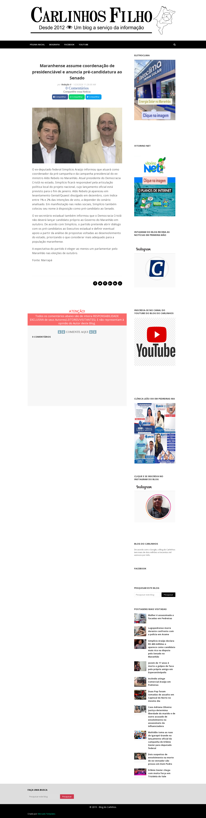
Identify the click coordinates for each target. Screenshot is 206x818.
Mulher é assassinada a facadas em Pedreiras (161, 617)
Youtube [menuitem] (83, 44)
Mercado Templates (46, 814)
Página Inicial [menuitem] (37, 44)
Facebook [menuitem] (69, 44)
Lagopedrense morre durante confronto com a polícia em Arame (161, 631)
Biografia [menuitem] (54, 44)
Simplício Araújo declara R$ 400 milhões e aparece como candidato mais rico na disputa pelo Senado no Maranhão (161, 648)
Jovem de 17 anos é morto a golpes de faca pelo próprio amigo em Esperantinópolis (161, 667)
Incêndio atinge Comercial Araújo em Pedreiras (159, 681)
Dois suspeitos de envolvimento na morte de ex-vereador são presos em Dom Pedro (161, 759)
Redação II (66, 84)
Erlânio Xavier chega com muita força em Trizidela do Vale (159, 773)
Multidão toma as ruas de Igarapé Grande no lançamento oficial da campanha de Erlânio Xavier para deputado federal (160, 740)
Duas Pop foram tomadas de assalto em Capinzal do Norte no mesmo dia (161, 696)
